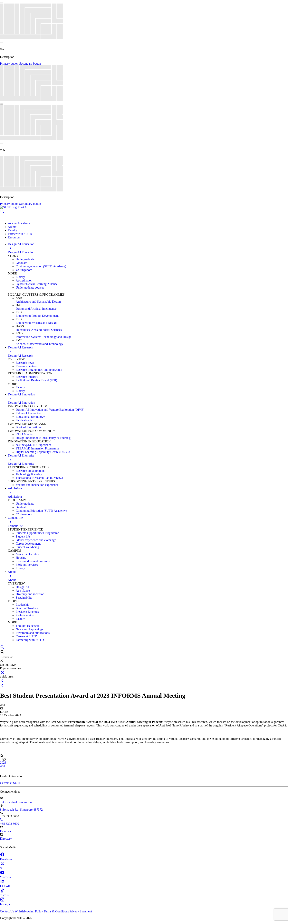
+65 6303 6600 (9, 823)
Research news (25, 362)
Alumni (12, 226)
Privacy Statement (81, 911)
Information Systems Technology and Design (44, 336)
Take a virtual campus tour (16, 802)
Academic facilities (27, 554)
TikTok (4, 895)
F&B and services (27, 564)
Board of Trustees (27, 608)
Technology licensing (29, 474)
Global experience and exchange (36, 540)
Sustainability (24, 597)
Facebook (6, 859)
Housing (21, 557)
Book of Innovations (28, 427)
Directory (6, 838)
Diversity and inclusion (30, 594)
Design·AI (22, 587)
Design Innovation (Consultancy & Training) (43, 437)
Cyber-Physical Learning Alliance (37, 284)
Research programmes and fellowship (39, 369)
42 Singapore (24, 270)
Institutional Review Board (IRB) (36, 380)
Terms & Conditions (57, 911)
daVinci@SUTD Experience (33, 445)
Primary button (9, 63)
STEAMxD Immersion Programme (37, 448)
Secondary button (30, 63)
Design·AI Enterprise (21, 463)
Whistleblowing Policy (29, 911)
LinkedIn (5, 886)
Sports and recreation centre (33, 561)
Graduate (21, 262)
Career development (28, 543)
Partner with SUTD (20, 233)
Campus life (15, 526)
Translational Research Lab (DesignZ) (39, 477)
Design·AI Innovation (21, 402)
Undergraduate (25, 259)
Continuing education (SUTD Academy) (41, 266)
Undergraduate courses (30, 287)
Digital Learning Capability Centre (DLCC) (43, 452)
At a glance (23, 590)
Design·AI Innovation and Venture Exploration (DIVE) (50, 409)
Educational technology (30, 416)
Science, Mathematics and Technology (39, 344)
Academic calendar (20, 223)
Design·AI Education (21, 252)
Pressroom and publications (33, 632)
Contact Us (7, 911)
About (12, 580)
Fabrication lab (25, 420)
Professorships (25, 615)
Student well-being (27, 547)
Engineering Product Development (37, 315)
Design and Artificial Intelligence (36, 308)
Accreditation (24, 280)
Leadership (22, 604)
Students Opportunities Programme (37, 533)
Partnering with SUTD (30, 639)
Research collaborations (30, 470)
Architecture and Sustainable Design (38, 301)
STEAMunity (24, 434)
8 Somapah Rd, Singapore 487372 (21, 809)
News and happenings (29, 629)
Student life (23, 536)
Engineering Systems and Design (36, 322)
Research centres (26, 366)
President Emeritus (27, 611)
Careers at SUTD (26, 636)
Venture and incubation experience (37, 484)
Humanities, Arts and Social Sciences (39, 329)
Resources (14, 237)
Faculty (12, 230)
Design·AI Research (20, 355)
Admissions (15, 496)
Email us (5, 831)
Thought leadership (28, 625)
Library (20, 277)
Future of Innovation (28, 413)
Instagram (6, 904)
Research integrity (27, 376)
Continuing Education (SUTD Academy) (41, 510)
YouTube (5, 877)
